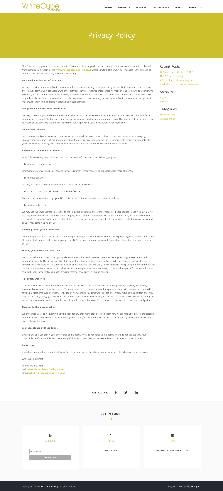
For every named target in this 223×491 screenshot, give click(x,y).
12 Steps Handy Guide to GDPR (176, 71)
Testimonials (160, 7)
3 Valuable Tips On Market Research (179, 84)
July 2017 (164, 97)
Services (141, 7)
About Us (124, 7)
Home (108, 7)
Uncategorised (167, 118)
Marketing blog (167, 114)
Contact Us (195, 7)
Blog (178, 7)
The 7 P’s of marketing (171, 76)
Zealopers (196, 486)
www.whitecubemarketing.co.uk (73, 69)
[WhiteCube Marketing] (41, 10)
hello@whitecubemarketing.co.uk (46, 372)
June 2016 (165, 101)
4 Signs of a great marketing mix (176, 80)
